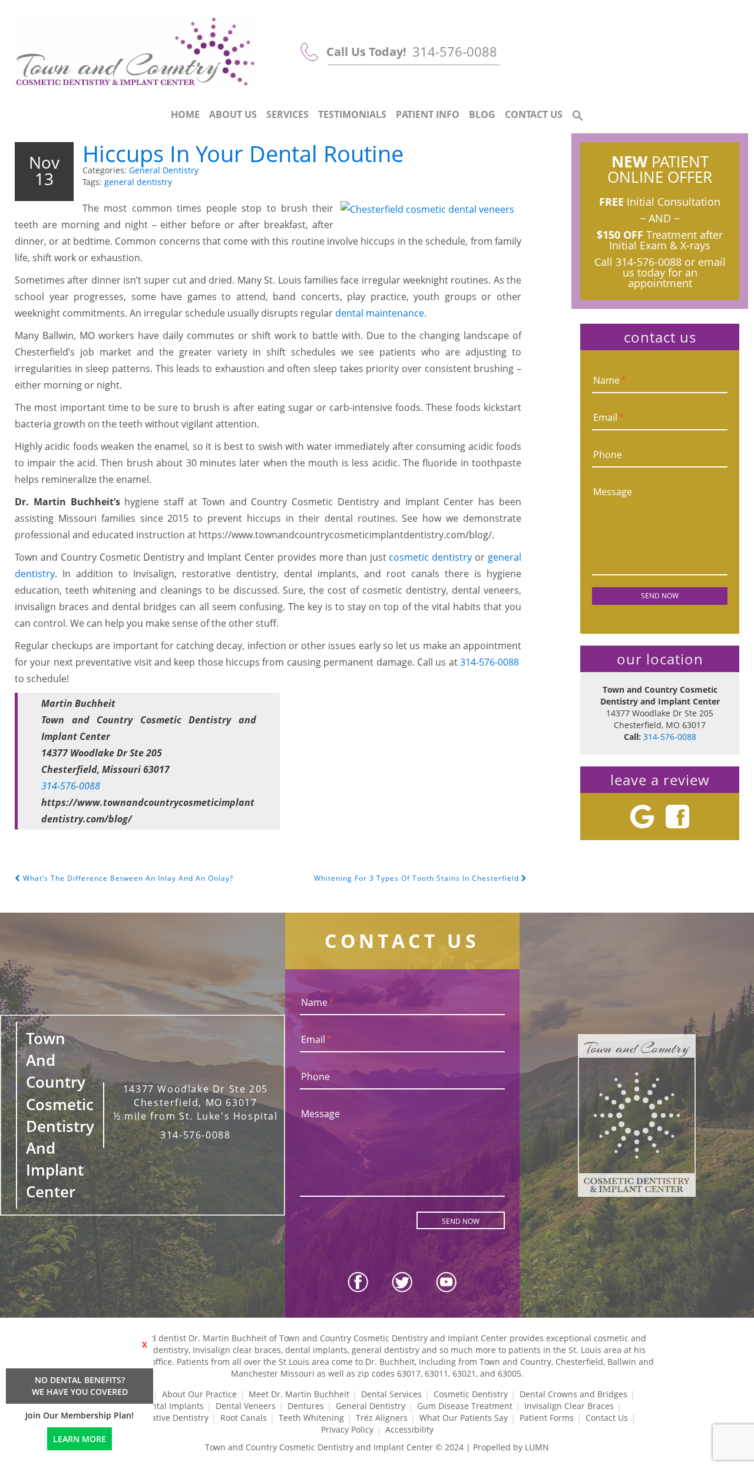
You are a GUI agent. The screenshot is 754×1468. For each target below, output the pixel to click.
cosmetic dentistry (430, 557)
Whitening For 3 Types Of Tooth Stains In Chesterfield (417, 878)
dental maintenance (379, 313)
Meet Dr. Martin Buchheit (299, 1394)
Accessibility (409, 1429)
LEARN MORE (79, 1438)
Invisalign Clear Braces (569, 1405)
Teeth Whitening (311, 1417)
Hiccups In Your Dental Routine (243, 153)
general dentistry (138, 181)
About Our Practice (199, 1394)
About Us (233, 114)
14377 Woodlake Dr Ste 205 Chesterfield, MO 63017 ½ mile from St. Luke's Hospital (195, 1102)
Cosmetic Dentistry (471, 1394)
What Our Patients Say (463, 1417)
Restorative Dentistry (167, 1417)
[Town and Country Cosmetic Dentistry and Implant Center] (135, 52)
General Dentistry (164, 170)
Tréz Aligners (382, 1417)
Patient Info (427, 114)
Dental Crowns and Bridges (573, 1394)
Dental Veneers (246, 1405)
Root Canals (243, 1417)
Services (287, 114)
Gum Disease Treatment (464, 1405)
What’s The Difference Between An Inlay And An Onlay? (127, 878)
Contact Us (534, 114)
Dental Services (391, 1394)
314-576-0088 (454, 51)
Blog (482, 114)
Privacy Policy (347, 1429)
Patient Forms (547, 1417)
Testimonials (352, 114)
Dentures (305, 1405)
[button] (577, 116)
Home (185, 114)
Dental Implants (172, 1405)
